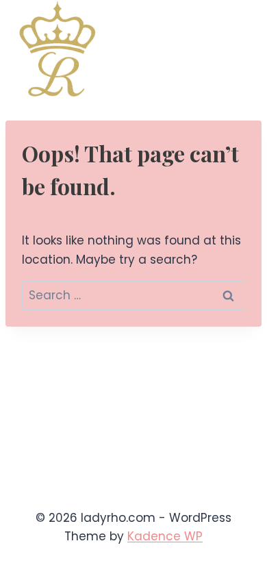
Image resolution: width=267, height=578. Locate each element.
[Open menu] (238, 49)
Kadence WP (165, 536)
